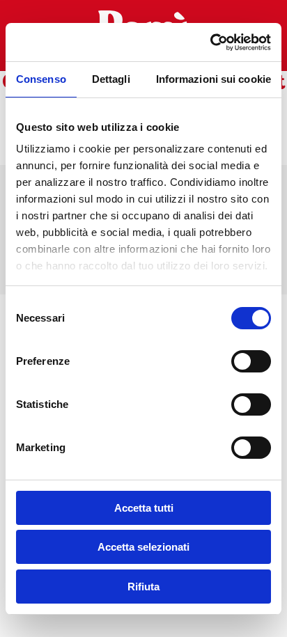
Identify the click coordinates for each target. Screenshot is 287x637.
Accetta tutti (143, 508)
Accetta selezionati (143, 547)
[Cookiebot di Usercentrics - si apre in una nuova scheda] (210, 42)
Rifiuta (143, 586)
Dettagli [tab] (111, 79)
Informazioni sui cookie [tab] (213, 79)
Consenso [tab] (41, 79)
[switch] (251, 361)
